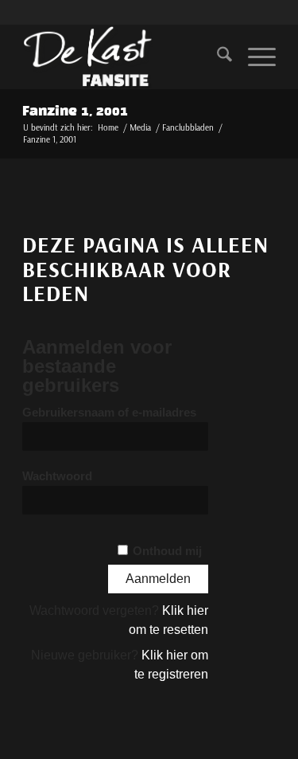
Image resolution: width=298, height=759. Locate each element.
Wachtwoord (57, 476)
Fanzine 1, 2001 (75, 111)
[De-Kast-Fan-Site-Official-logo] (123, 56)
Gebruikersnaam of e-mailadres (109, 412)
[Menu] (254, 56)
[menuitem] (216, 56)
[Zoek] (216, 56)
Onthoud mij (167, 551)
